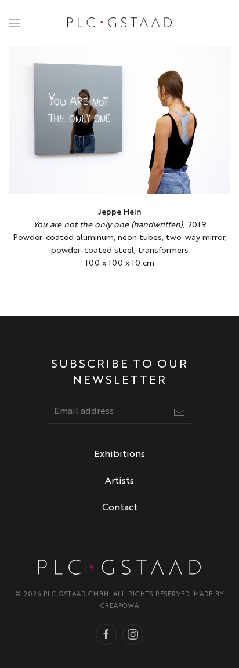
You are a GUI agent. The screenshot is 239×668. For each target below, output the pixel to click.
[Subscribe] (179, 412)
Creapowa (119, 606)
